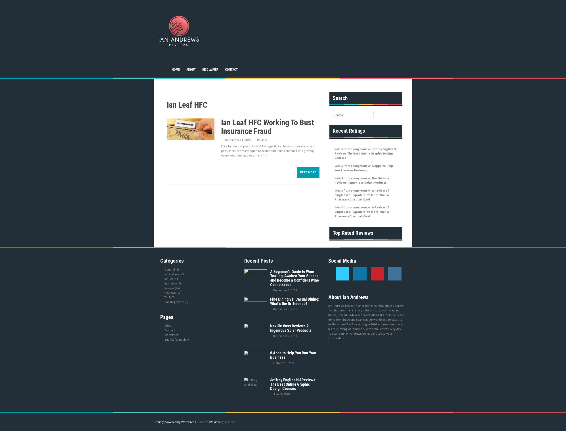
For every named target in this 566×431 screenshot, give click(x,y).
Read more (308, 172)
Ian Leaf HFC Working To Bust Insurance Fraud (267, 127)
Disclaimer (210, 69)
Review (262, 140)
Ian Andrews (172, 274)
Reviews (170, 293)
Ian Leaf (169, 279)
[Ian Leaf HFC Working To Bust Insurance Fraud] (190, 129)
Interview (170, 283)
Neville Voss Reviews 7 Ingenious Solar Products (291, 328)
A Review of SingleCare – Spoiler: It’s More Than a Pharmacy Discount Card (362, 195)
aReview (214, 422)
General (169, 269)
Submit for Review (176, 339)
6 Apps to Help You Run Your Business (293, 355)
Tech (167, 297)
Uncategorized (174, 302)
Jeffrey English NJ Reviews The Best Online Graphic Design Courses (366, 153)
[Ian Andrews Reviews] (179, 30)
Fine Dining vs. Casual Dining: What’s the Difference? (294, 301)
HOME (176, 69)
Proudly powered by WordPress (175, 422)
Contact (231, 69)
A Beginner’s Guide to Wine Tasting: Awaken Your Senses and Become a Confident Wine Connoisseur (294, 278)
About (191, 69)
